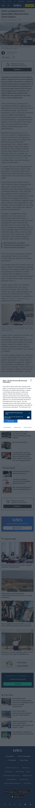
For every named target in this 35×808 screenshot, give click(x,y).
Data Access (17, 427)
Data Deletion (7, 427)
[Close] (31, 381)
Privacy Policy (28, 427)
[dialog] (17, 404)
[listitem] (17, 413)
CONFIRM (10, 421)
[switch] (28, 417)
